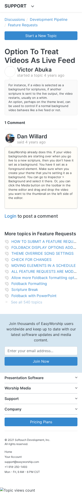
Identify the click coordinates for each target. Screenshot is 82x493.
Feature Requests (23, 25)
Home (8, 451)
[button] (41, 378)
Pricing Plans (41, 422)
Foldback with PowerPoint (33, 295)
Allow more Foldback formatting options (46, 277)
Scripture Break (24, 289)
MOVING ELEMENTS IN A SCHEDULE (43, 265)
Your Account (13, 456)
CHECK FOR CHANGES (31, 259)
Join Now (41, 361)
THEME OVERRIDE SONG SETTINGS (42, 253)
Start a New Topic (41, 35)
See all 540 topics (26, 302)
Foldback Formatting (29, 283)
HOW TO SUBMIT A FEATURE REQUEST (45, 241)
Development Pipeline (48, 19)
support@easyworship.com (22, 462)
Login (10, 216)
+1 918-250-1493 (16, 467)
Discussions (15, 19)
